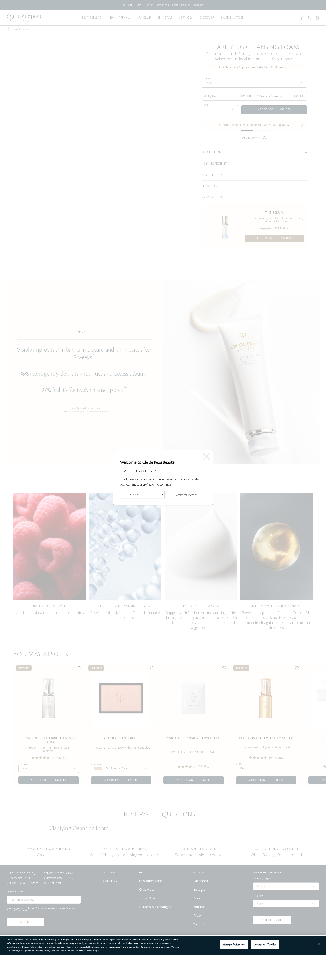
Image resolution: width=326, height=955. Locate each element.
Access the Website (186, 494)
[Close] (319, 944)
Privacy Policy (28, 947)
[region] (163, 945)
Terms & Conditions (60, 950)
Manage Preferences (233, 944)
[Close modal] (206, 455)
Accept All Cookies (265, 944)
